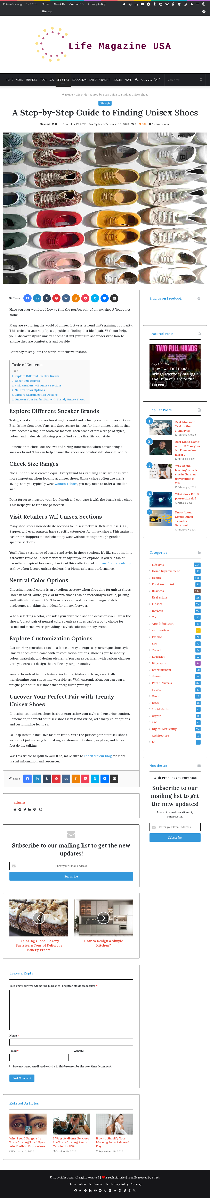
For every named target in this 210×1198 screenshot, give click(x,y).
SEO (51, 80)
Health (117, 80)
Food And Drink (163, 584)
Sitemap (47, 11)
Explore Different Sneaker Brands (37, 376)
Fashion (157, 637)
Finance (157, 604)
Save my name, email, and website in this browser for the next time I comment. (62, 1066)
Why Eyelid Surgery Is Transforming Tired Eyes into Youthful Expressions (27, 1142)
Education (79, 80)
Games (156, 676)
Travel (156, 650)
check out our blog (98, 756)
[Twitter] (25, 809)
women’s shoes (66, 484)
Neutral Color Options (30, 390)
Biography (159, 663)
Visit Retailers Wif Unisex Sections (38, 385)
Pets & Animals (162, 683)
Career (156, 696)
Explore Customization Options (36, 394)
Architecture (160, 735)
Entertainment (99, 80)
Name (14, 1035)
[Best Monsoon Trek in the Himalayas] (161, 427)
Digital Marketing (164, 729)
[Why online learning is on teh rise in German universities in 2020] (161, 471)
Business (31, 80)
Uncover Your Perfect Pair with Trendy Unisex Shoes (50, 399)
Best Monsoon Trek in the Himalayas (185, 426)
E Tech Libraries (115, 1177)
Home (45, 4)
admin (47, 124)
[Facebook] (20, 809)
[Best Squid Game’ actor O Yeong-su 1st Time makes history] (161, 447)
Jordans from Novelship (113, 563)
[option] (175, 366)
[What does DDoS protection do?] (161, 499)
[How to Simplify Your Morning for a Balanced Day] (114, 1124)
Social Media (160, 709)
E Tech (156, 1177)
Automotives (161, 630)
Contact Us (76, 4)
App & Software (163, 624)
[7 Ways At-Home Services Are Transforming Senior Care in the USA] (71, 1124)
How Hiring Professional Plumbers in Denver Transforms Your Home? (174, 378)
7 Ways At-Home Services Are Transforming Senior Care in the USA (71, 1142)
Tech (43, 80)
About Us (59, 4)
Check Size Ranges (27, 380)
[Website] (16, 809)
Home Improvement (166, 571)
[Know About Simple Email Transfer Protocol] (161, 518)
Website (79, 1051)
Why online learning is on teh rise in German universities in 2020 (187, 474)
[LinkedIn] (30, 809)
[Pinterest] (35, 809)
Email (13, 1051)
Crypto (156, 715)
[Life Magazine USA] (105, 44)
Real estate (159, 597)
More (128, 80)
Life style (63, 80)
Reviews (157, 610)
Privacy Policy (97, 4)
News (19, 80)
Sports (156, 689)
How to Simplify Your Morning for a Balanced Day (112, 1142)
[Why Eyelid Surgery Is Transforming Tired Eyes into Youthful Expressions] (28, 1124)
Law (154, 643)
